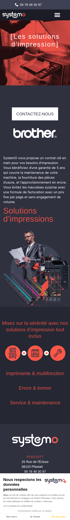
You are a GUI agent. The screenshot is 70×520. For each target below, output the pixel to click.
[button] (57, 15)
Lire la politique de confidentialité (18, 506)
